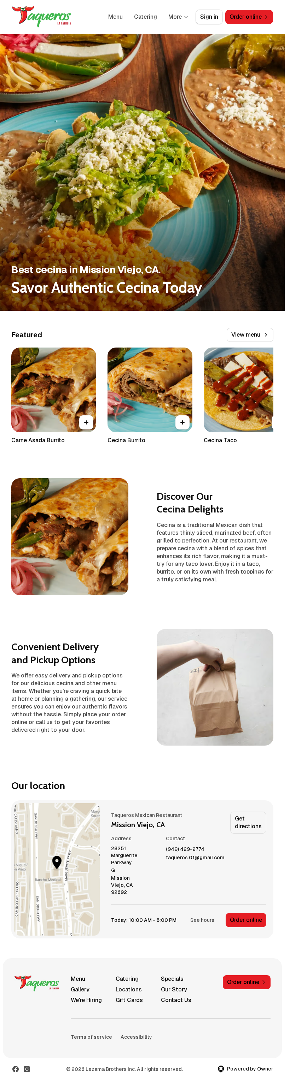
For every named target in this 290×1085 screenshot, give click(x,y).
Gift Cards (129, 1000)
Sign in (209, 16)
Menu (115, 16)
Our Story (174, 989)
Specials (172, 979)
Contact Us (176, 1000)
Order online (246, 920)
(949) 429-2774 (185, 849)
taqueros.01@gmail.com (195, 857)
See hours (202, 920)
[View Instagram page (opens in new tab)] (27, 1069)
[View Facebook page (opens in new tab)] (15, 1069)
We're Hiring (86, 1000)
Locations (129, 989)
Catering (145, 16)
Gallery (80, 989)
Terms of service (91, 1037)
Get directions (248, 822)
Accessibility (136, 1037)
